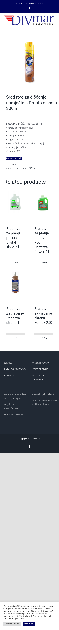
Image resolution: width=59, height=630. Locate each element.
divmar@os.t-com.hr (35, 3)
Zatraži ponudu (14, 158)
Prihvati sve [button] (29, 624)
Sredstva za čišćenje (27, 168)
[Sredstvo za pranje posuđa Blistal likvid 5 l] (15, 207)
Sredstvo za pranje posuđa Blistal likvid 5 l (13, 238)
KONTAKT (9, 375)
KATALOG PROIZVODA (15, 369)
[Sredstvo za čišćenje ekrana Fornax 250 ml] (43, 287)
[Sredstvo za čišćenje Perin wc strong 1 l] (15, 287)
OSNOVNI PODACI (41, 363)
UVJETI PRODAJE (40, 369)
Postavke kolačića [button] (12, 624)
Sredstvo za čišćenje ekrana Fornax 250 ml (43, 318)
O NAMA (8, 363)
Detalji (16, 262)
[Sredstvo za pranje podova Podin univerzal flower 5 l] (43, 207)
